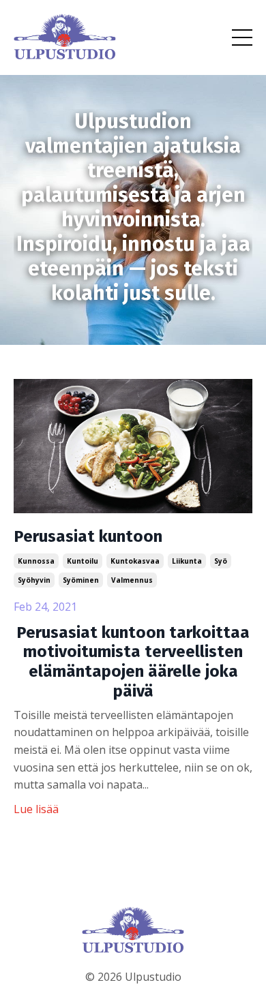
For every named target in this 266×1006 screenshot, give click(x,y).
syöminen (81, 580)
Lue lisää (36, 809)
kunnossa (36, 561)
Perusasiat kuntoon (88, 536)
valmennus (132, 580)
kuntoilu (82, 561)
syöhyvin (34, 580)
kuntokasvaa (135, 561)
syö (220, 561)
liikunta (187, 561)
